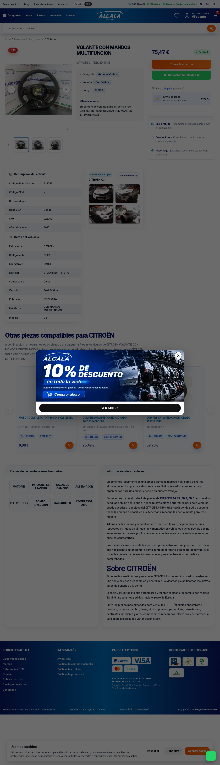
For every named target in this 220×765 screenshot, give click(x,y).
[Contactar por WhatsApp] (211, 756)
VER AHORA (110, 408)
